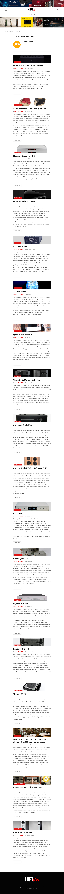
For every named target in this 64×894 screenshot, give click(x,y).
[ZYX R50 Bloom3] (32, 285)
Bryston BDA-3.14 (20, 604)
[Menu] (6, 10)
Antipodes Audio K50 (22, 425)
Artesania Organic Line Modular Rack (29, 787)
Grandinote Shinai (21, 246)
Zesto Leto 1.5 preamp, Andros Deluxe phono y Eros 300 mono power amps (29, 741)
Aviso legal (19, 887)
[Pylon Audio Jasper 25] (32, 328)
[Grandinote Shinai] (32, 240)
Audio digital (17, 62)
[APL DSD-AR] (32, 506)
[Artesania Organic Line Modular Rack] (32, 780)
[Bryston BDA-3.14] (32, 597)
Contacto (45, 887)
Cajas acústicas (17, 197)
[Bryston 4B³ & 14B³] (32, 642)
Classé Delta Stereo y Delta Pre (26, 380)
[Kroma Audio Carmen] (32, 825)
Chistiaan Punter (28, 41)
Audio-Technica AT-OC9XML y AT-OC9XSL (31, 109)
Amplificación (17, 242)
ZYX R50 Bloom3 (20, 292)
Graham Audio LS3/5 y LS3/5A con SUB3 (30, 468)
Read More (17, 92)
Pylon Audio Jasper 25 (22, 335)
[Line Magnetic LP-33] (32, 552)
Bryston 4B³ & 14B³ (21, 649)
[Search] (58, 10)
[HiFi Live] (32, 9)
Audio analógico (18, 105)
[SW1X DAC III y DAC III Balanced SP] (32, 59)
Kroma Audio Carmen (22, 832)
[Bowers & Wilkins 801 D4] (32, 194)
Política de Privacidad (27, 887)
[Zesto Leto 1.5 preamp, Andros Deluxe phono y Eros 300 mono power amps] (32, 732)
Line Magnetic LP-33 (21, 558)
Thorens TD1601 (20, 694)
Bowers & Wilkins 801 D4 (24, 201)
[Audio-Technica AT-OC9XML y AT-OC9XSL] (32, 102)
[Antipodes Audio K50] (32, 418)
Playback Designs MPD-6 (24, 156)
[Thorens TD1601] (32, 687)
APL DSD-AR (18, 513)
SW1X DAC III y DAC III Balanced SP (28, 66)
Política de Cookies (37, 887)
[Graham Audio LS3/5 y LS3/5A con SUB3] (32, 461)
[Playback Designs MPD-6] (32, 149)
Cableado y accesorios (19, 783)
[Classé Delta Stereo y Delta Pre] (32, 373)
